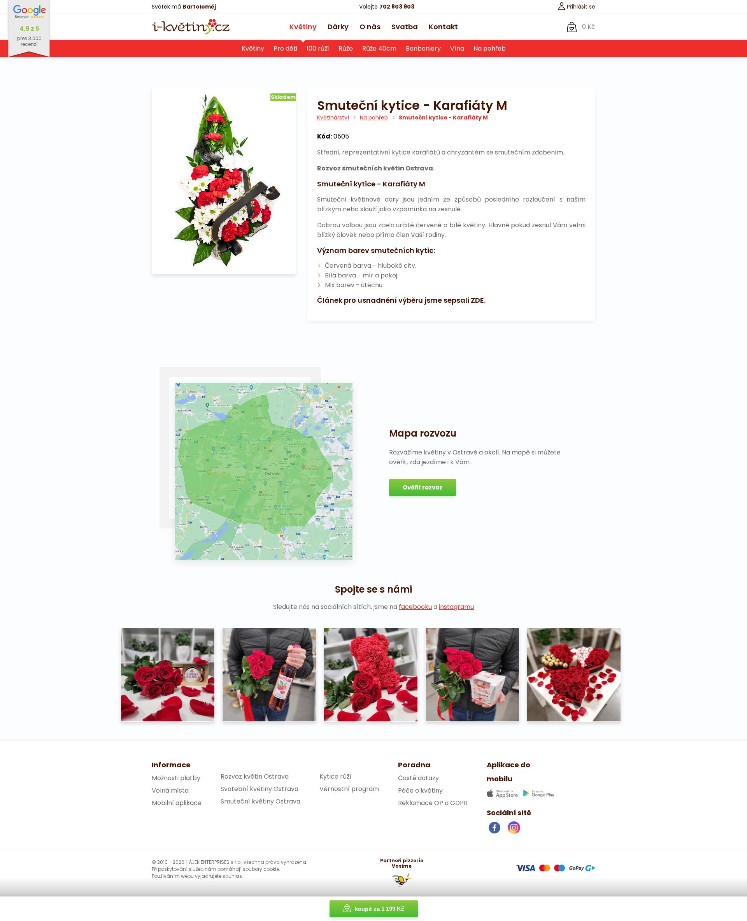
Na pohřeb (489, 48)
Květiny (303, 27)
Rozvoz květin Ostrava (255, 776)
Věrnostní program (349, 788)
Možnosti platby (176, 778)
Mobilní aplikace (177, 802)
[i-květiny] (191, 27)
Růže (345, 48)
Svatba (404, 27)
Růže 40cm (379, 48)
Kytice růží (335, 776)
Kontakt (443, 27)
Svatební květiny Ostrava (259, 788)
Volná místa (170, 790)
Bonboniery (423, 48)
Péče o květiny (420, 790)
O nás (370, 27)
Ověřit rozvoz (422, 487)
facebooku (415, 606)
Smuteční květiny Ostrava (260, 801)
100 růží (318, 48)
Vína (457, 48)
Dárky (338, 27)
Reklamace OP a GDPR (433, 802)
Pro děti (285, 48)
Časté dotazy (418, 778)
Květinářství (333, 117)
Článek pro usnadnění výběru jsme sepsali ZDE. (401, 300)
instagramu (456, 606)
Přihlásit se (580, 7)
